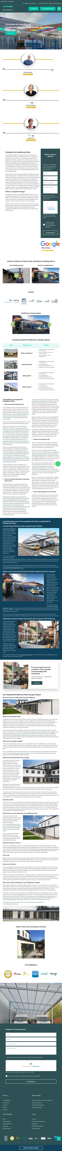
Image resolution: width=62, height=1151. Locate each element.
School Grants (6, 1121)
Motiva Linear (32, 745)
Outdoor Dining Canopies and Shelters (42, 1100)
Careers (5, 1107)
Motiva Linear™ (27, 387)
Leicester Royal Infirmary (9, 528)
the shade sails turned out (25, 654)
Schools (34, 1119)
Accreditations (7, 1100)
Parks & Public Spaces (37, 1126)
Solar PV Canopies (37, 1102)
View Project (37, 683)
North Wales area (18, 804)
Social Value (6, 1102)
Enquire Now (11, 33)
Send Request (50, 232)
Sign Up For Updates (7, 1)
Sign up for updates (55, 3)
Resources (5, 1126)
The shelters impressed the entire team (12, 567)
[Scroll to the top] (59, 1139)
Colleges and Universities (38, 1121)
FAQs (4, 1119)
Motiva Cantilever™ (27, 353)
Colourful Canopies (37, 1107)
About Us (5, 1105)
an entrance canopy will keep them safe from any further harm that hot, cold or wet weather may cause (16, 429)
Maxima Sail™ (17, 332)
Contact (5, 1110)
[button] (58, 463)
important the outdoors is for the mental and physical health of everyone (26, 808)
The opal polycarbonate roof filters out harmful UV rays (20, 753)
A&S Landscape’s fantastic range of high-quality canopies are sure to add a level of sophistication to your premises (45, 453)
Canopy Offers (7, 1128)
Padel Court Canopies (38, 1105)
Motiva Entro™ (27, 376)
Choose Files (51, 209)
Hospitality (34, 1123)
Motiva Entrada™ (27, 364)
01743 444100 (39, 902)
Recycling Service (7, 1123)
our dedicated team (12, 899)
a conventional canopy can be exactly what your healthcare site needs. (12, 826)
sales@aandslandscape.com (11, 903)
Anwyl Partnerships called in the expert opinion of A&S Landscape (28, 735)
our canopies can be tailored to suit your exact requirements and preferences (43, 466)
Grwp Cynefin (52, 802)
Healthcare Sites (36, 1128)
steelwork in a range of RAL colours (48, 485)
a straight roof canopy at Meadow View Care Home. (11, 829)
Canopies (24, 161)
